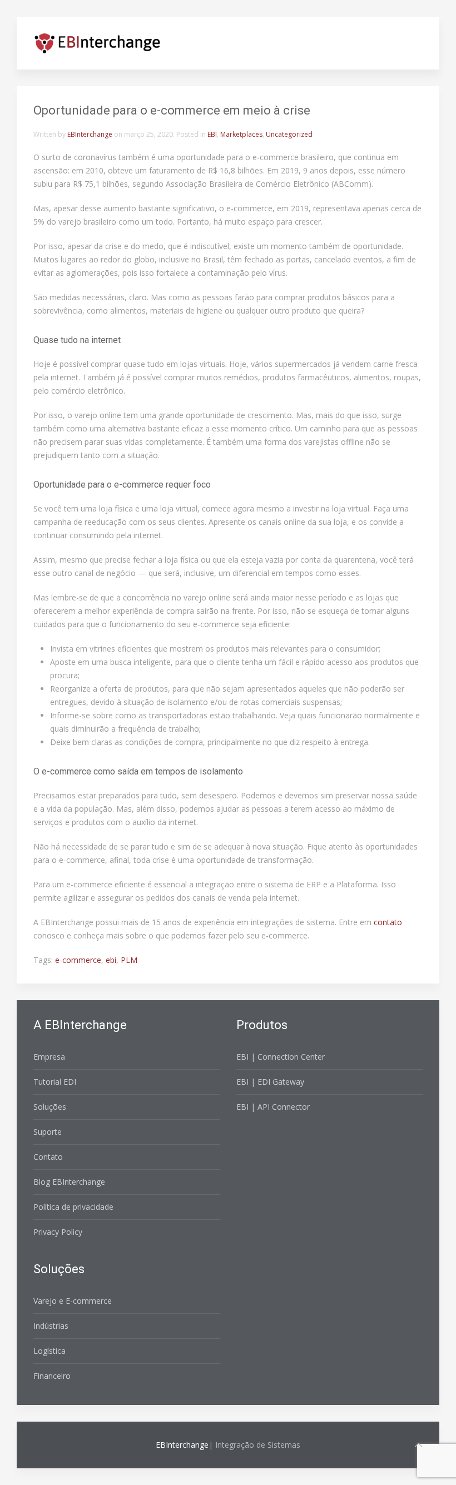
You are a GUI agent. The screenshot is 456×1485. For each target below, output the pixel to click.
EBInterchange (89, 134)
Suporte (47, 1131)
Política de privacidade (73, 1206)
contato (388, 922)
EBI (212, 134)
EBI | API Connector (273, 1106)
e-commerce (78, 960)
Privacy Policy (57, 1231)
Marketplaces (241, 134)
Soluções (49, 1106)
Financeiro (52, 1375)
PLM (129, 960)
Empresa (49, 1056)
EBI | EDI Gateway (270, 1081)
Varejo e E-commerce (72, 1300)
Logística (49, 1350)
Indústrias (50, 1325)
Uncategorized (289, 134)
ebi (111, 960)
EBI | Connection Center (280, 1056)
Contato (48, 1156)
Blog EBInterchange (69, 1181)
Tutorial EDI (54, 1081)
